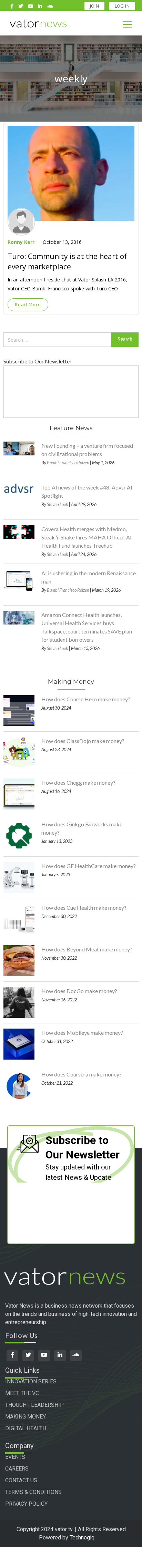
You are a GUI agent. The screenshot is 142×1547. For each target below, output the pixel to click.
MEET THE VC (22, 1393)
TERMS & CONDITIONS (33, 1492)
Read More (28, 304)
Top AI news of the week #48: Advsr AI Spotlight (86, 491)
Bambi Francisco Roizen (68, 462)
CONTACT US (21, 1480)
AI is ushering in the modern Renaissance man (88, 577)
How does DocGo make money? (79, 991)
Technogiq (82, 1537)
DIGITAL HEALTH (25, 1428)
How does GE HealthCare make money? (88, 866)
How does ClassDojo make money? (82, 741)
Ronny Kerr (21, 242)
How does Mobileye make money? (82, 1032)
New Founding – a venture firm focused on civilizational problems (87, 449)
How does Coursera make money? (81, 1074)
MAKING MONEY (25, 1416)
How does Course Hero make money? (85, 699)
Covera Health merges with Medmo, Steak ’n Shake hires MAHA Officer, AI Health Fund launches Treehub (86, 537)
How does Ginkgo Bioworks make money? (81, 828)
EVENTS (15, 1457)
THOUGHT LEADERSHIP (34, 1405)
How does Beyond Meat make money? (86, 949)
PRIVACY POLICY (26, 1503)
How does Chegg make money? (78, 782)
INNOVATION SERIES (31, 1381)
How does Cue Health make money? (83, 907)
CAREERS (17, 1468)
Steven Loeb (57, 504)
